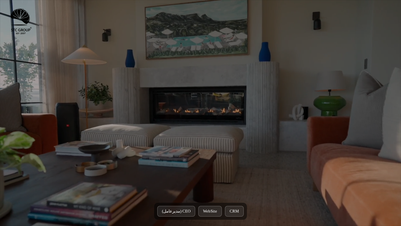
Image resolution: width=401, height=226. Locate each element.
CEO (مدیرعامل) (176, 211)
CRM (234, 211)
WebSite (210, 211)
